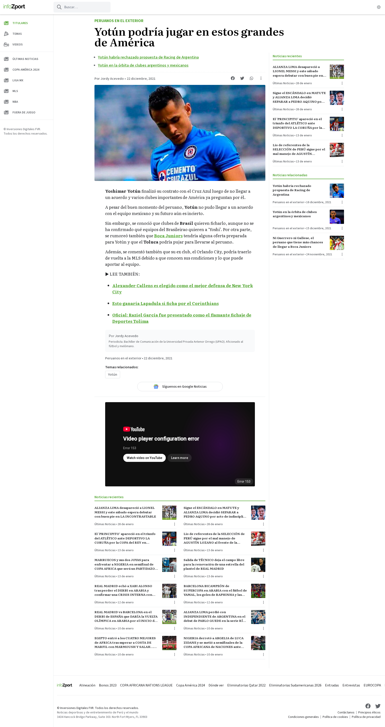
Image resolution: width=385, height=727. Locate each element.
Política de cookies (335, 717)
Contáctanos (346, 712)
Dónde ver (216, 685)
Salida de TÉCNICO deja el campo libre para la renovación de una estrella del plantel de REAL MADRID (214, 564)
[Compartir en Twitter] (242, 78)
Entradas (332, 685)
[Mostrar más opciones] (260, 78)
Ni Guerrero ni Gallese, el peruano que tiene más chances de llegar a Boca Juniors (298, 242)
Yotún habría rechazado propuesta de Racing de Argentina (148, 57)
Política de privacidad (366, 717)
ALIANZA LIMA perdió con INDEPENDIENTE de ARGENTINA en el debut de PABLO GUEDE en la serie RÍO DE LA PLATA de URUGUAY (214, 616)
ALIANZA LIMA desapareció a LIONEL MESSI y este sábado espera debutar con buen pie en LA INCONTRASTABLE (125, 512)
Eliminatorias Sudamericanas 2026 (295, 685)
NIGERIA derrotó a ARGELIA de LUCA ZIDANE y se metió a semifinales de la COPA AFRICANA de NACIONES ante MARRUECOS (214, 642)
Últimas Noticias (105, 524)
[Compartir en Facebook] (232, 78)
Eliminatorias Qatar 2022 (246, 685)
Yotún (112, 374)
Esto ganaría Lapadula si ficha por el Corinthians (165, 303)
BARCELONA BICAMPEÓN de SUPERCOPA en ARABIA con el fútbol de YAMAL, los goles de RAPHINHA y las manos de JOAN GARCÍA (215, 590)
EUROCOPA (372, 685)
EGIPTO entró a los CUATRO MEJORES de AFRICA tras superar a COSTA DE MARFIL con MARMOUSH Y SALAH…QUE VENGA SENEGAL (125, 642)
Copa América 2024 (190, 685)
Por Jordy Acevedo (109, 78)
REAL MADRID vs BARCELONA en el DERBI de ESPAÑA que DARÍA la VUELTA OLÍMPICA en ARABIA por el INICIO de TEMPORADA (126, 616)
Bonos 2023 (108, 685)
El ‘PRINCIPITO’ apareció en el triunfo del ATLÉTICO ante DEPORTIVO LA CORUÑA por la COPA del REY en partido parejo (125, 538)
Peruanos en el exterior (118, 21)
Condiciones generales (303, 717)
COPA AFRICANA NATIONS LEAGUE (146, 685)
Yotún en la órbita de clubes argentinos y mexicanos (143, 65)
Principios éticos (369, 712)
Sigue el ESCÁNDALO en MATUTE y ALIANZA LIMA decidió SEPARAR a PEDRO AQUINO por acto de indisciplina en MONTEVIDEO (215, 512)
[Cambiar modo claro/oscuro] (378, 7)
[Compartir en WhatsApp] (251, 78)
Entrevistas (351, 685)
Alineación (87, 685)
